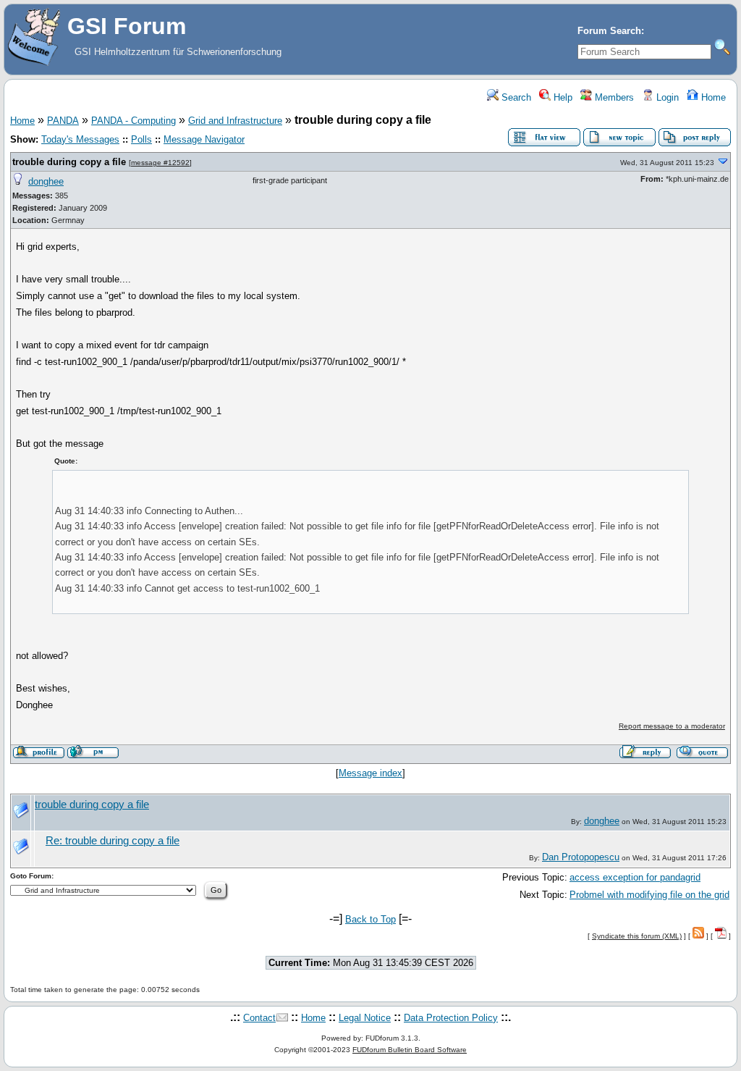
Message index (370, 773)
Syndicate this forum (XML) (637, 936)
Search (515, 97)
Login (666, 97)
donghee (46, 181)
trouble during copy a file (69, 161)
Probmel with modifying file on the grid (649, 894)
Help (561, 97)
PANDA (63, 120)
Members (613, 97)
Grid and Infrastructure (235, 120)
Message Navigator (204, 139)
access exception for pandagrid (634, 877)
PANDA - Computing (133, 120)
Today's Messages (80, 139)
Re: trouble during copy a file (112, 841)
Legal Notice (365, 1017)
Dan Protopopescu (580, 857)
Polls (141, 139)
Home (712, 97)
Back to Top (370, 919)
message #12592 (160, 163)
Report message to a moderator (672, 726)
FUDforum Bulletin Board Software (409, 1050)
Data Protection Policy (451, 1017)
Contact (259, 1017)
